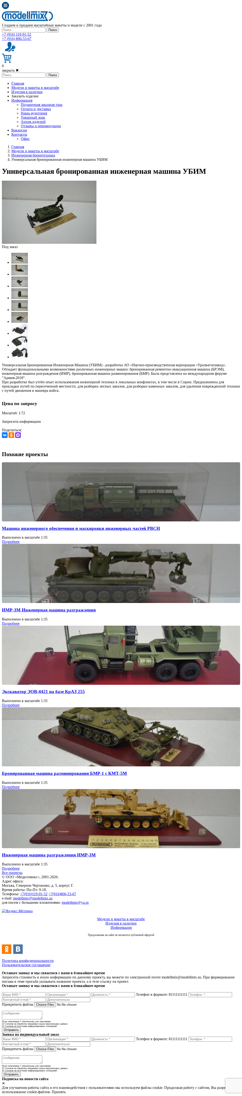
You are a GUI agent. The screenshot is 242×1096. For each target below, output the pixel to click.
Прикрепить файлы (17, 1004)
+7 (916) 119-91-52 (16, 34)
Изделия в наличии (27, 92)
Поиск (52, 30)
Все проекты (12, 873)
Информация (21, 100)
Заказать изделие (25, 96)
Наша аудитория (34, 113)
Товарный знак (33, 117)
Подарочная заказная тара (41, 105)
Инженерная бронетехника (33, 155)
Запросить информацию (21, 421)
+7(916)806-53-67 (62, 894)
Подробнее (11, 542)
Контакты (19, 134)
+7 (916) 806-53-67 (16, 39)
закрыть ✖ (10, 70)
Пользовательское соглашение (26, 965)
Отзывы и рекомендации (41, 126)
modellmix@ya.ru (75, 902)
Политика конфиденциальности (28, 961)
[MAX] (18, 435)
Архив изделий (33, 122)
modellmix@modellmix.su (32, 898)
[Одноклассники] (11, 435)
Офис (25, 139)
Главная (17, 83)
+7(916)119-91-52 (34, 894)
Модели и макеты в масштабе (35, 88)
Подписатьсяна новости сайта (121, 940)
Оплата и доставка (36, 109)
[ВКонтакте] (5, 435)
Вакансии (19, 130)
